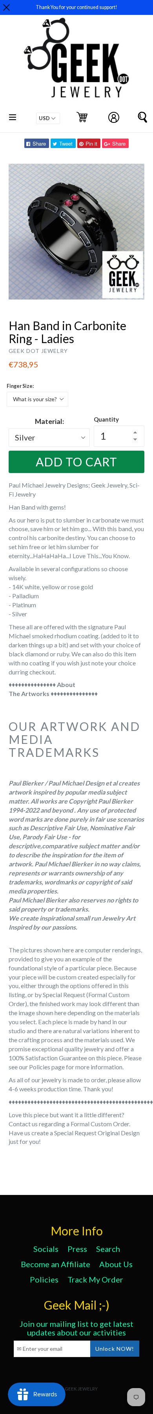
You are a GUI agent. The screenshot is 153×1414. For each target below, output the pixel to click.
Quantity (106, 419)
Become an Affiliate (55, 1264)
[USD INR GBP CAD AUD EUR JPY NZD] (48, 118)
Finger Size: (20, 386)
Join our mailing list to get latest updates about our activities (76, 1328)
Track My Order (95, 1279)
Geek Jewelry (81, 1388)
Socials (45, 1248)
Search (108, 1248)
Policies (44, 1279)
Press (77, 1248)
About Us (116, 1264)
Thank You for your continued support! (76, 7)
